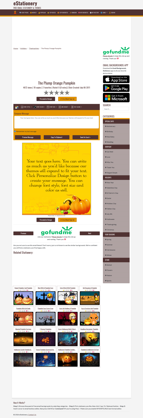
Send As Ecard (84, 137)
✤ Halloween (109, 219)
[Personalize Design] (16, 107)
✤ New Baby (109, 137)
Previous (23, 233)
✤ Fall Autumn (110, 250)
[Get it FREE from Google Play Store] (116, 88)
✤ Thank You (109, 167)
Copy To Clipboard (56, 137)
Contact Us (32, 415)
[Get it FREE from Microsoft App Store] (116, 97)
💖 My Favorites (83, 12)
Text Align (77, 107)
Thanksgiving (34, 48)
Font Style (27, 107)
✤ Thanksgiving (110, 224)
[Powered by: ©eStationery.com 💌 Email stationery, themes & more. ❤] (56, 150)
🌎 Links (103, 12)
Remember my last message (26, 131)
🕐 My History (94, 12)
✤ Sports (108, 281)
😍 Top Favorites (62, 12)
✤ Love (107, 157)
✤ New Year (109, 182)
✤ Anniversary (110, 126)
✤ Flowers (108, 270)
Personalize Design (46, 99)
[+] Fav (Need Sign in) (67, 99)
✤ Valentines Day (111, 188)
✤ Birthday (109, 131)
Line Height (64, 107)
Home (15, 48)
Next (89, 233)
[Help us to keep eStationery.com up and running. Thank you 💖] (57, 231)
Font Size (52, 107)
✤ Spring (108, 239)
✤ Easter (108, 198)
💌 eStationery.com (60, 215)
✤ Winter (108, 255)
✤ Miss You (109, 162)
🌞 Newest (33, 12)
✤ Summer (109, 245)
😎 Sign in (112, 12)
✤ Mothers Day (110, 203)
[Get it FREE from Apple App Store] (116, 79)
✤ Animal (108, 265)
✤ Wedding (109, 142)
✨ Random (73, 12)
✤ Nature (108, 275)
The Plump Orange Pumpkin (51, 48)
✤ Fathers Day (110, 209)
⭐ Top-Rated (51, 12)
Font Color (40, 107)
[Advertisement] (91, 4)
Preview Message (27, 137)
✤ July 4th (108, 214)
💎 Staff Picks (23, 12)
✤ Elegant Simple (111, 173)
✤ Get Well (109, 152)
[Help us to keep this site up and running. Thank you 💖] (116, 50)
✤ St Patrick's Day (111, 193)
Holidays (23, 48)
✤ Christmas (109, 230)
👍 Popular (42, 12)
